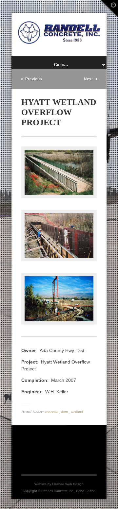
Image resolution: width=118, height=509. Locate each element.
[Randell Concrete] (59, 32)
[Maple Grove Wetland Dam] (59, 259)
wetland (77, 411)
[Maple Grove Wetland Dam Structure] (59, 323)
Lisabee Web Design (68, 484)
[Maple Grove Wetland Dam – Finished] (59, 196)
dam (64, 411)
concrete (51, 411)
